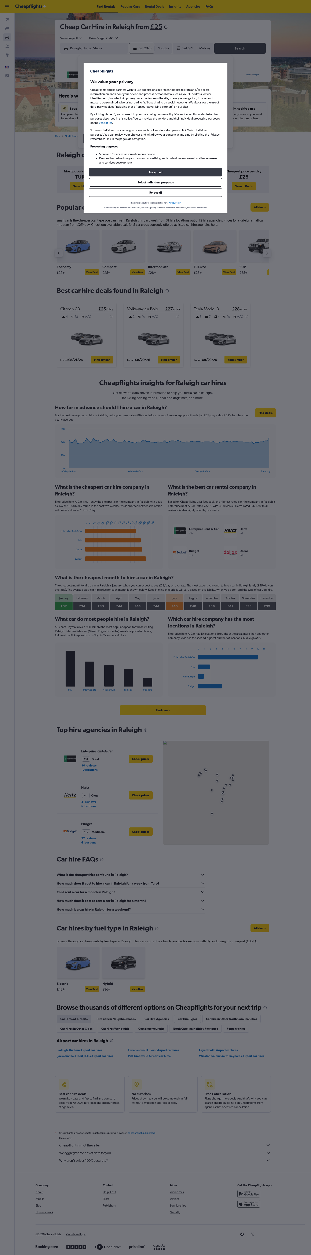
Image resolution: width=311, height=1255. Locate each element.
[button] (155, 172)
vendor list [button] (105, 122)
